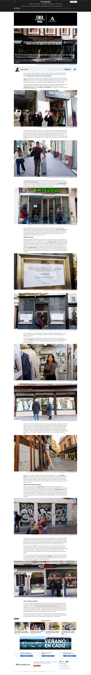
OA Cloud (52, 671)
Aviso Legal (35, 671)
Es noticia (23, 6)
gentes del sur (66, 8)
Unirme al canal (26, 655)
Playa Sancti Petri (52, 6)
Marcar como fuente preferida (65, 668)
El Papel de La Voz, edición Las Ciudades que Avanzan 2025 (68, 632)
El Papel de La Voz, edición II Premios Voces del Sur (37, 632)
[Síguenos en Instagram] (62, 666)
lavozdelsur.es (74, 1)
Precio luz (28, 6)
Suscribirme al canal (48, 655)
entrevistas (53, 8)
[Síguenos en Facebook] (67, 666)
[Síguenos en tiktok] (63, 666)
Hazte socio (37, 665)
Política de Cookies (40, 671)
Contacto (31, 671)
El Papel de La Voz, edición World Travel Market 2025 (52, 632)
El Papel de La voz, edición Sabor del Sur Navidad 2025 (21, 632)
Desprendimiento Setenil (35, 6)
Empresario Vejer (59, 6)
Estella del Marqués (44, 6)
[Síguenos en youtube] (65, 666)
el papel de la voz (72, 8)
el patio (61, 8)
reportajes (57, 8)
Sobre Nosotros (26, 671)
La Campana (36, 80)
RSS (44, 671)
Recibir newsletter (70, 655)
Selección (15, 10)
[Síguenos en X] (60, 666)
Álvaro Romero (24, 69)
